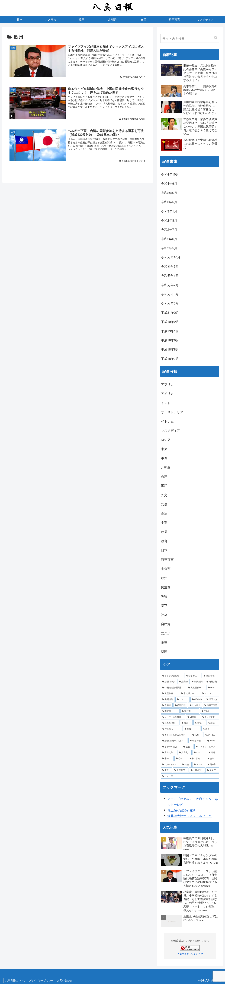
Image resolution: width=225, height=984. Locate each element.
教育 (164, 541)
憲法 (164, 513)
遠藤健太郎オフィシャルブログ (189, 815)
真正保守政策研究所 (181, 810)
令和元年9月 (170, 266)
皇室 (164, 605)
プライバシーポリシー (41, 980)
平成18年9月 (170, 340)
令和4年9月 (169, 183)
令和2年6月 (169, 238)
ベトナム (167, 421)
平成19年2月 (170, 321)
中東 (164, 448)
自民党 (166, 623)
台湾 (164, 476)
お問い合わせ (64, 980)
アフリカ (167, 384)
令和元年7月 (170, 284)
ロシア (166, 439)
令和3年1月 (169, 211)
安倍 (164, 504)
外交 (164, 495)
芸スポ (166, 633)
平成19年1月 (170, 331)
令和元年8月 (170, 275)
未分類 (166, 568)
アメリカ (167, 393)
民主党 (166, 587)
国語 (164, 485)
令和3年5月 (169, 201)
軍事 (164, 642)
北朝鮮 (166, 467)
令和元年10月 (170, 257)
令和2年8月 (169, 220)
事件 (164, 458)
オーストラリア (172, 412)
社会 (164, 614)
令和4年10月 (170, 174)
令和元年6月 (170, 294)
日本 (164, 550)
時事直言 (167, 559)
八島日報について (15, 980)
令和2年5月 (169, 248)
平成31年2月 (170, 312)
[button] (216, 38)
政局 (164, 531)
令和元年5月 (170, 303)
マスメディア (170, 430)
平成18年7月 (170, 358)
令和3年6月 (169, 192)
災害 (164, 596)
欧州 (164, 577)
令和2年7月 (169, 229)
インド (166, 402)
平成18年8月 (170, 349)
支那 (164, 522)
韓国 (164, 651)
